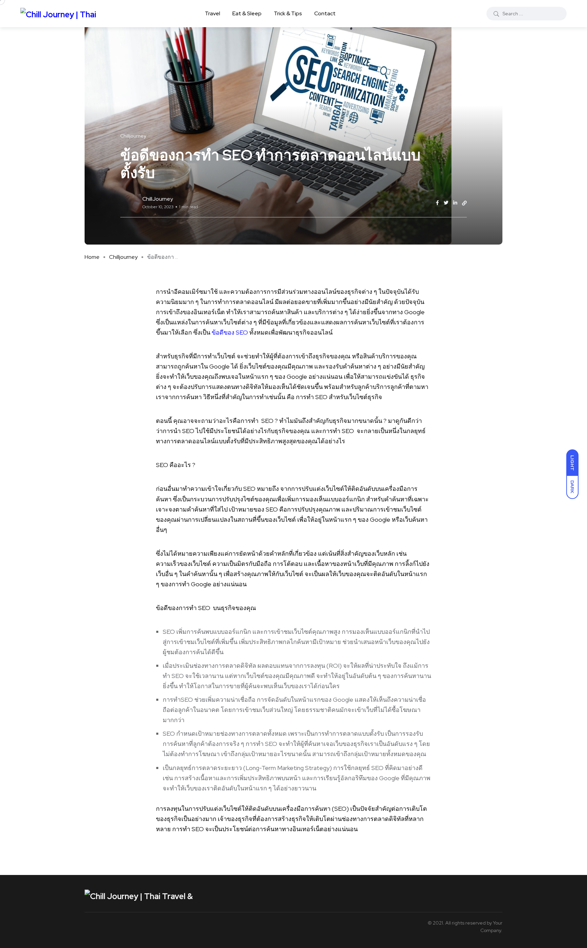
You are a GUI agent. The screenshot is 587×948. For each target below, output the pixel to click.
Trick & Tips (288, 13)
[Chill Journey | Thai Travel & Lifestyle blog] (61, 13)
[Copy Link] (464, 203)
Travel (212, 13)
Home (92, 257)
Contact (325, 13)
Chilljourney (123, 257)
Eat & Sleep (247, 13)
